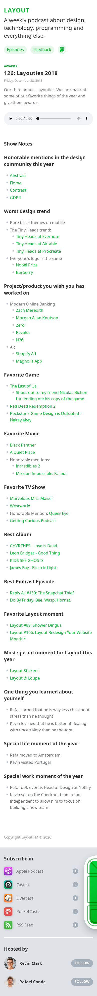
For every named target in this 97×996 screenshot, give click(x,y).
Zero (20, 325)
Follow (82, 963)
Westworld (20, 506)
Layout (16, 10)
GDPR (15, 197)
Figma (15, 183)
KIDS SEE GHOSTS (27, 560)
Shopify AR (26, 353)
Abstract (18, 175)
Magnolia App (29, 361)
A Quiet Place (22, 452)
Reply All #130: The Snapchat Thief (42, 593)
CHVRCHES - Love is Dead (33, 545)
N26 (19, 340)
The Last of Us (23, 386)
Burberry (24, 272)
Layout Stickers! (25, 670)
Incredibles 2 (28, 466)
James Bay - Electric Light (33, 567)
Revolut (23, 332)
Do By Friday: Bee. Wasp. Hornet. (40, 600)
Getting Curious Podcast (33, 520)
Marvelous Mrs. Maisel (31, 498)
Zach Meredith (29, 310)
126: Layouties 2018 (31, 73)
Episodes (15, 49)
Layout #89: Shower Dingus (35, 625)
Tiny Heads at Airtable (36, 243)
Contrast (18, 190)
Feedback (42, 49)
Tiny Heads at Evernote (37, 236)
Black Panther (23, 445)
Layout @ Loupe (25, 678)
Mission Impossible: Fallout (41, 473)
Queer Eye (58, 513)
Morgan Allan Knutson (37, 317)
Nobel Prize (27, 265)
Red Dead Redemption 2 (32, 406)
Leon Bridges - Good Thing (35, 553)
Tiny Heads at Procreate (38, 251)
